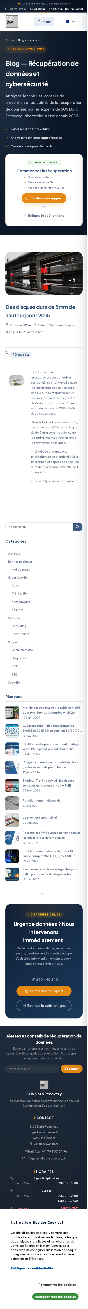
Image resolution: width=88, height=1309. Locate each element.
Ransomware (21, 602)
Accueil (10, 40)
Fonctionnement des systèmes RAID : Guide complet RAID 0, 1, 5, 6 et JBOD (49, 853)
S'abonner (71, 1068)
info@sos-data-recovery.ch (68, 8)
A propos (14, 554)
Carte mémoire (22, 650)
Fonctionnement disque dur (42, 800)
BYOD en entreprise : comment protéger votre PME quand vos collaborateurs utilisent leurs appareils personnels (52, 747)
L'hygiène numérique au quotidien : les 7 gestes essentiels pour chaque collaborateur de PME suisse (51, 765)
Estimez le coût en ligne (46, 216)
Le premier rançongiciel (40, 817)
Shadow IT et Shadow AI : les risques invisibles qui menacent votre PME (48, 783)
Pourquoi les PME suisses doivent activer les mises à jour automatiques (51, 835)
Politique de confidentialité (32, 1268)
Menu (47, 21)
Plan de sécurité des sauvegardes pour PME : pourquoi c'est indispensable (50, 871)
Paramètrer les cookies (57, 1285)
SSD (15, 674)
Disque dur (19, 658)
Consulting (19, 626)
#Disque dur (21, 354)
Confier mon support (46, 198)
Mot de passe (21, 569)
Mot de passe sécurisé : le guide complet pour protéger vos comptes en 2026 (51, 710)
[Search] (77, 527)
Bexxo (16, 585)
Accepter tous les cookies (55, 1297)
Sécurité (17, 610)
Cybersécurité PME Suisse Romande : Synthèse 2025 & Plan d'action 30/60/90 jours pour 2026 (51, 728)
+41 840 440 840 (17, 8)
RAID (15, 666)
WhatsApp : (45, 1151)
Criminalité (19, 593)
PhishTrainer (21, 634)
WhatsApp (40, 8)
